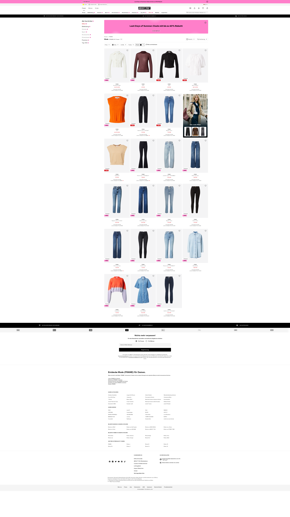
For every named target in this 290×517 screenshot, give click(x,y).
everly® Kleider (167, 403)
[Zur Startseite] (116, 456)
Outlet (85, 4)
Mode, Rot (147, 437)
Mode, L (128, 444)
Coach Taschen (130, 401)
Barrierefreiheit (158, 487)
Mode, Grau (166, 435)
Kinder (97, 8)
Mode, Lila (110, 437)
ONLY (109, 410)
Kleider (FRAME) (112, 383)
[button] (191, 39)
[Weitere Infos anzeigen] (117, 91)
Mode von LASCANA (131, 429)
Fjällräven (129, 418)
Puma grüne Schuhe (149, 397)
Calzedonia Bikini (167, 397)
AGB (144, 487)
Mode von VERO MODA (150, 427)
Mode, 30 (166, 444)
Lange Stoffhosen (131, 395)
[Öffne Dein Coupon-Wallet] (190, 8)
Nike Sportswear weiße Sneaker (152, 401)
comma (128, 416)
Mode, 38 (110, 446)
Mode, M (147, 444)
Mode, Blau (110, 435)
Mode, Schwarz (130, 435)
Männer (90, 8)
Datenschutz (137, 487)
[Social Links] (110, 461)
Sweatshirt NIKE (112, 403)
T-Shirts (110, 399)
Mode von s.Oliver (168, 427)
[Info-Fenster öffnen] (207, 2)
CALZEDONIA (130, 414)
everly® (128, 410)
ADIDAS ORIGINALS (112, 414)
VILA (146, 410)
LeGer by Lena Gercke (169, 418)
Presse (125, 487)
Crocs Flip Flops (111, 397)
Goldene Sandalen (112, 395)
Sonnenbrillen (167, 399)
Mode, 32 (166, 446)
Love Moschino (167, 414)
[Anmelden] (194, 8)
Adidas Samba (167, 401)
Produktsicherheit (168, 487)
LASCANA (110, 412)
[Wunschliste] (203, 8)
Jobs (131, 487)
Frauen (84, 8)
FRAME (111, 36)
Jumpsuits (129, 397)
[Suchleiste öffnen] (187, 12)
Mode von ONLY (111, 427)
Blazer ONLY (129, 399)
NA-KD (146, 412)
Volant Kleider (148, 395)
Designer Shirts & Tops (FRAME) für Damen (118, 381)
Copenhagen (130, 412)
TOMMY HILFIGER (149, 416)
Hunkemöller (148, 418)
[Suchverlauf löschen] (207, 12)
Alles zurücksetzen (152, 44)
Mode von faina (111, 429)
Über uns (120, 487)
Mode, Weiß (166, 437)
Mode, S (128, 446)
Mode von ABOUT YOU (150, 429)
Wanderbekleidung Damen (170, 395)
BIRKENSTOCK (111, 416)
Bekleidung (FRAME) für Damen (115, 379)
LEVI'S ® (165, 412)
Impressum (149, 487)
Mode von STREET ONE (169, 429)
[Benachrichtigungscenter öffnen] (199, 8)
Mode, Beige (148, 435)
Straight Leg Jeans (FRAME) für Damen (117, 382)
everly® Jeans (148, 403)
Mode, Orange (130, 437)
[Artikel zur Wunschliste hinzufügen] (127, 50)
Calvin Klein (147, 414)
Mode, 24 (147, 446)
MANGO (165, 410)
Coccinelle (110, 418)
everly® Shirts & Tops (113, 401)
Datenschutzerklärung (123, 356)
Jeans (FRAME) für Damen (114, 378)
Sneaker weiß (130, 403)
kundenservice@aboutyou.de (135, 357)
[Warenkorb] (207, 8)
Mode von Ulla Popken (132, 427)
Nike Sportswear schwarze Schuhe (153, 399)
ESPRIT (165, 416)
